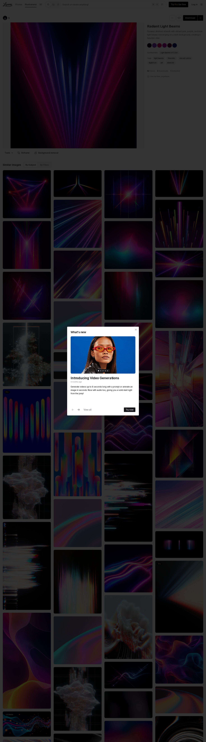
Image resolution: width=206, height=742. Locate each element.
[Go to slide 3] (103, 370)
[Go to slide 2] (100, 370)
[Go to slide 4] (105, 370)
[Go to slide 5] (107, 370)
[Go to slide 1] (98, 370)
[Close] (136, 329)
